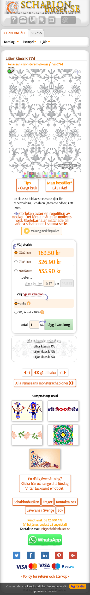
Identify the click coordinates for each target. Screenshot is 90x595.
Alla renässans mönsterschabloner (41, 383)
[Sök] (41, 23)
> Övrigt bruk (27, 188)
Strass (36, 33)
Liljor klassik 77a (44, 357)
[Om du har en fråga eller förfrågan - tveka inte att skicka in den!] (45, 544)
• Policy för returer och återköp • (45, 576)
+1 (61, 372)
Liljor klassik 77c (44, 346)
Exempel (28, 42)
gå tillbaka (48, 372)
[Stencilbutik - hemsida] (42, 13)
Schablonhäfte (15, 33)
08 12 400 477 (53, 520)
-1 (28, 372)
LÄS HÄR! (59, 188)
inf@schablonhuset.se (55, 529)
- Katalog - (9, 42)
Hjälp (43, 42)
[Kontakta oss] (23, 23)
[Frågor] (13, 23)
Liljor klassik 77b (44, 351)
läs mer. (53, 591)
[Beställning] (32, 23)
